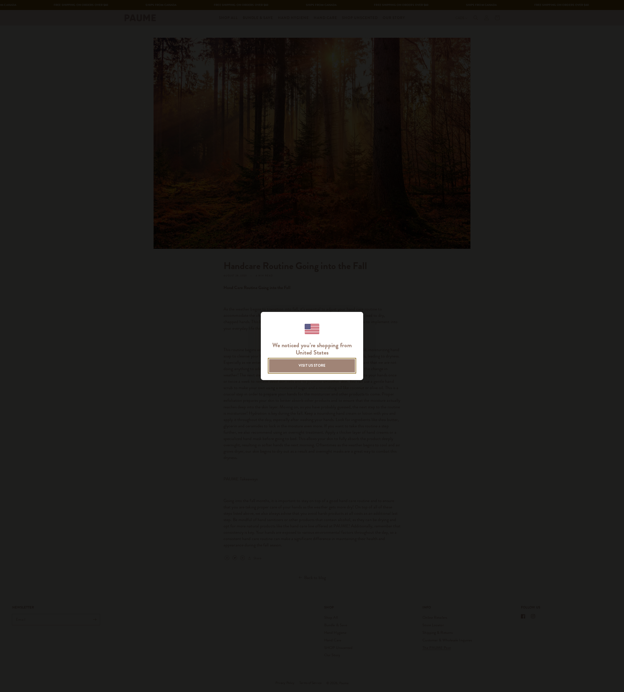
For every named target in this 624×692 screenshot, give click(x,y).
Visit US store (312, 365)
